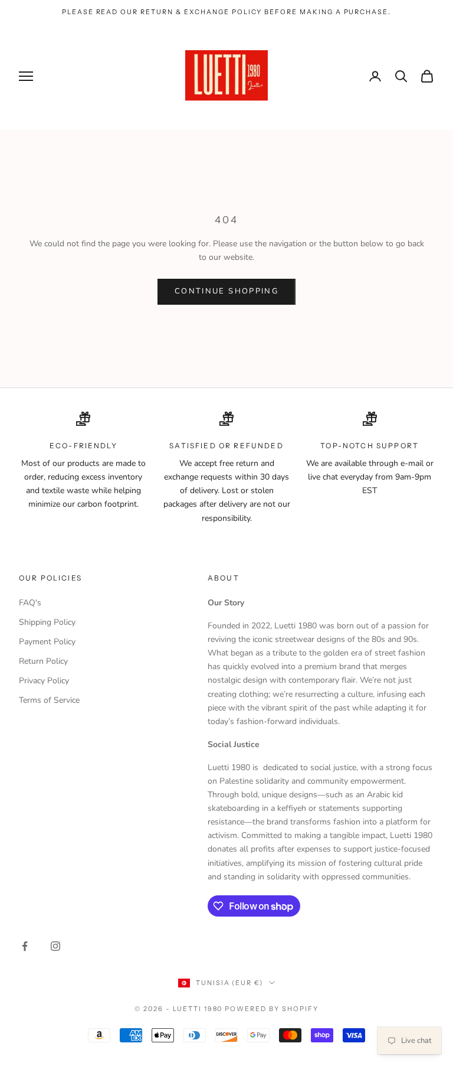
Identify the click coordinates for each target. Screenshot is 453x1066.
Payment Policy (47, 641)
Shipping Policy (47, 622)
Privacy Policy (44, 680)
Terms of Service (49, 700)
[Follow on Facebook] (25, 946)
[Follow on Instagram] (55, 946)
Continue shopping (226, 291)
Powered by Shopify (272, 1009)
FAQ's (30, 602)
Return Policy (43, 661)
